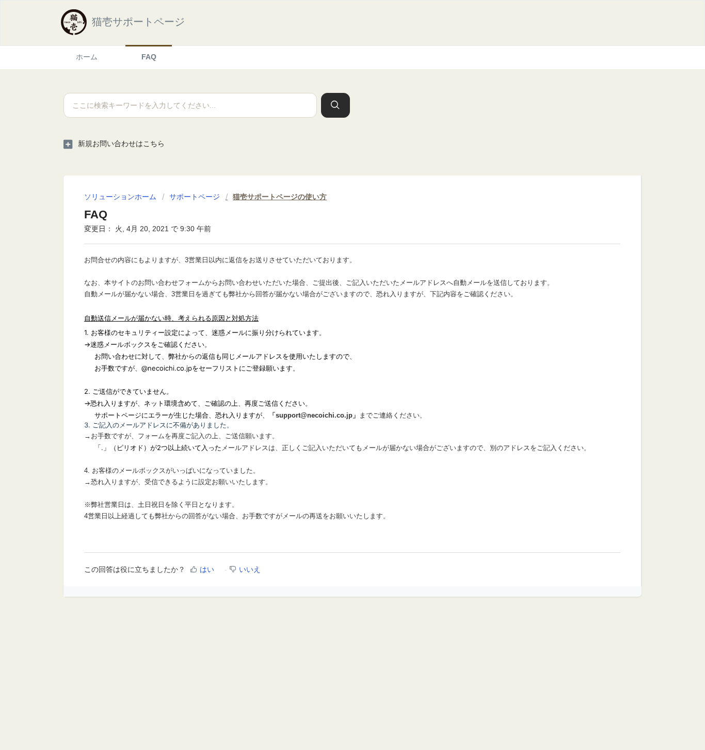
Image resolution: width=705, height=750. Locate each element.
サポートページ (194, 197)
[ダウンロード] (333, 243)
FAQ (148, 57)
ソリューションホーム (121, 197)
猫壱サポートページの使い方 (280, 197)
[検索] (335, 105)
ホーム (87, 57)
